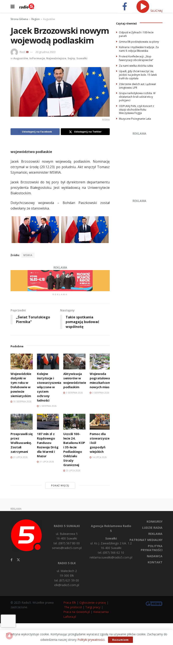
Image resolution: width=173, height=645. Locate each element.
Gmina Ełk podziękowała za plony (139, 41)
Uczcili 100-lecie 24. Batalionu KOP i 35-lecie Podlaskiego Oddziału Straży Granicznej (74, 449)
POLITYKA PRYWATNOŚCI (151, 548)
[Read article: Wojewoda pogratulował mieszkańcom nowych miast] (101, 361)
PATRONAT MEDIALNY (146, 540)
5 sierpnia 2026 (48, 405)
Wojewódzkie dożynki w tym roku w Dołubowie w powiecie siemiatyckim (21, 385)
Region (35, 19)
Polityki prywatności (90, 640)
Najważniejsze (56, 58)
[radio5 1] (60, 280)
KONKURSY (154, 521)
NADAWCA (154, 556)
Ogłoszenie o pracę (92, 602)
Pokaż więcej (60, 485)
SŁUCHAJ (156, 11)
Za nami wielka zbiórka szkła (136, 66)
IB (27, 52)
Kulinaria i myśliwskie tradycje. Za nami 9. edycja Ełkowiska (139, 49)
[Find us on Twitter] (18, 559)
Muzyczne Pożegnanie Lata (135, 118)
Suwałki (81, 58)
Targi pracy (92, 607)
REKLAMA (155, 534)
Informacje (37, 58)
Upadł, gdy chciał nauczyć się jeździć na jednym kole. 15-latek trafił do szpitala (138, 74)
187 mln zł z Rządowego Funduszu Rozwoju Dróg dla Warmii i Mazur (47, 445)
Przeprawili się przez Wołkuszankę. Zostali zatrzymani (22, 443)
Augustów (49, 19)
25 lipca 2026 (72, 470)
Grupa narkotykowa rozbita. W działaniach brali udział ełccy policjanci (137, 96)
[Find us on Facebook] (11, 559)
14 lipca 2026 (99, 457)
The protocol (73, 607)
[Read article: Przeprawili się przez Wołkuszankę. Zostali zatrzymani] (22, 422)
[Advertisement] (144, 162)
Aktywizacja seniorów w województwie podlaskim (74, 380)
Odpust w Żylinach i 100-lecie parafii (136, 34)
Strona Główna (19, 19)
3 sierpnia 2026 (74, 392)
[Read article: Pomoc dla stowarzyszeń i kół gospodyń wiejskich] (101, 422)
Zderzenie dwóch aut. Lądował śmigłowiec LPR (137, 85)
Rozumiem (120, 640)
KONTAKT (155, 562)
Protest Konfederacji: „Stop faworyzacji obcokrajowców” (136, 58)
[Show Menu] (13, 6)
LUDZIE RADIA (152, 528)
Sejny (71, 58)
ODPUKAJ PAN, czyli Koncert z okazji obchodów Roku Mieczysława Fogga (136, 109)
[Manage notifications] (9, 635)
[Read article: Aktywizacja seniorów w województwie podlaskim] (74, 361)
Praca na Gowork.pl (76, 612)
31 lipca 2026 (20, 457)
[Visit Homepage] (27, 6)
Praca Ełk (69, 602)
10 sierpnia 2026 (21, 401)
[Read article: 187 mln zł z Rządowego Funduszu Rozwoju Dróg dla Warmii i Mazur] (48, 422)
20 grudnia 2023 (45, 52)
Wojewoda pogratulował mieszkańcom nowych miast (100, 380)
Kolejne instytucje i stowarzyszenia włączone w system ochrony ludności (49, 387)
